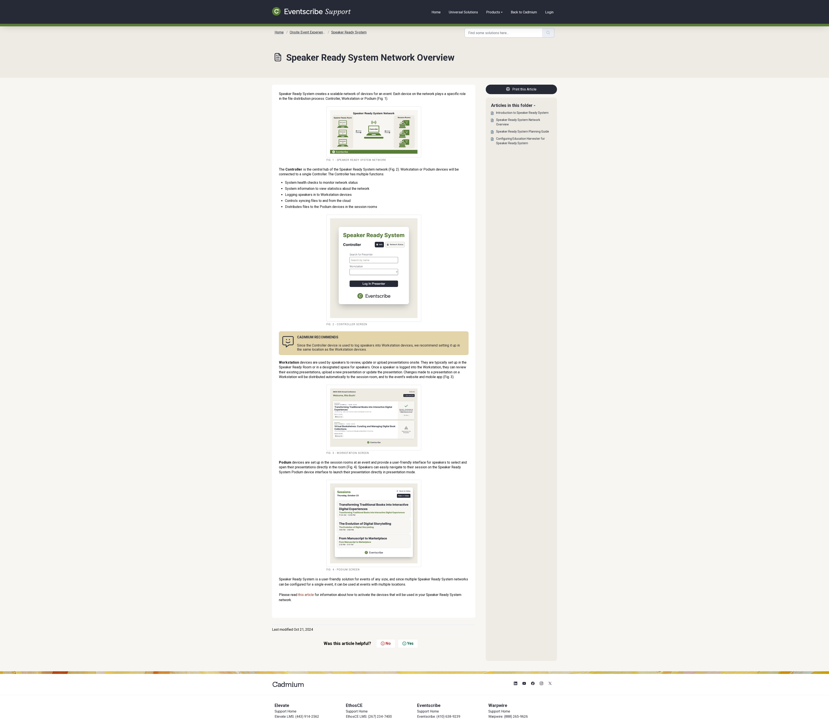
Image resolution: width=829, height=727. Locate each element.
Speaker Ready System (349, 32)
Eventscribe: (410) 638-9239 (438, 716)
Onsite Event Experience (308, 32)
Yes (410, 643)
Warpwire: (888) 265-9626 (508, 716)
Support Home (285, 711)
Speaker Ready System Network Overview (518, 122)
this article (306, 595)
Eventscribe (428, 705)
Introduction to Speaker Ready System (522, 112)
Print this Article (524, 89)
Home (436, 12)
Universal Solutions (463, 12)
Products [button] (493, 12)
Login (549, 12)
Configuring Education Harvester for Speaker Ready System (520, 141)
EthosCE (354, 705)
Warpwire (497, 705)
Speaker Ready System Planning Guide (522, 131)
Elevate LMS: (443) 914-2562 (297, 716)
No (388, 643)
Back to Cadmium (524, 12)
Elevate (282, 705)
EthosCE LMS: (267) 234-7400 (369, 716)
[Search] (548, 33)
